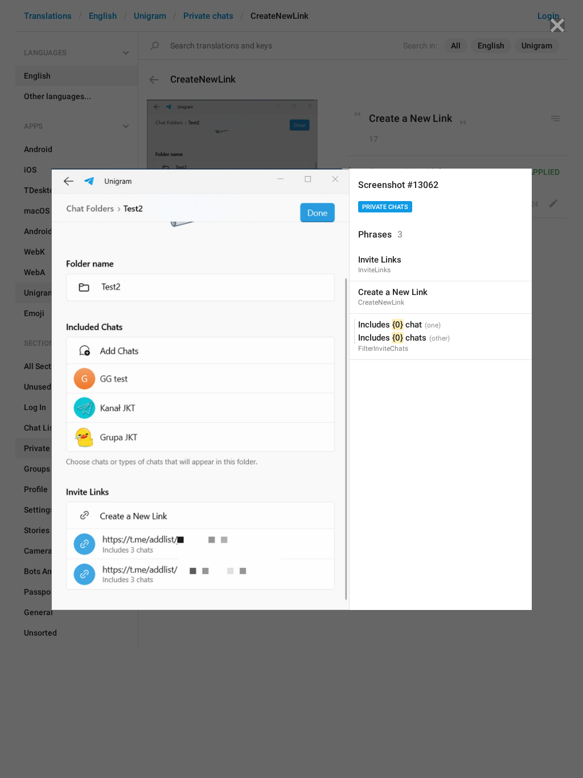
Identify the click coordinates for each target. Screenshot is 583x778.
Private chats (385, 207)
